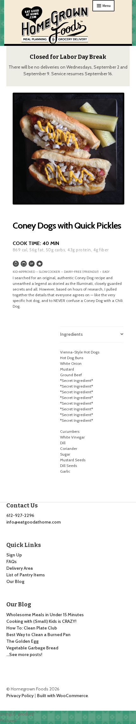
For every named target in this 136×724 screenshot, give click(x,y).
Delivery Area (19, 568)
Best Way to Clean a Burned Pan (38, 634)
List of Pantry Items (25, 575)
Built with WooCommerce (62, 695)
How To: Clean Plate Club (31, 628)
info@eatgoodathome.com (33, 522)
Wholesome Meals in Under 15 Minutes (45, 614)
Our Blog (15, 581)
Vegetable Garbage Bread (32, 648)
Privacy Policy (20, 695)
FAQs (11, 561)
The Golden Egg (22, 641)
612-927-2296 (20, 515)
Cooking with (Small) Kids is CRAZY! (41, 621)
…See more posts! (24, 654)
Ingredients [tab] (71, 334)
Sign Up (14, 555)
